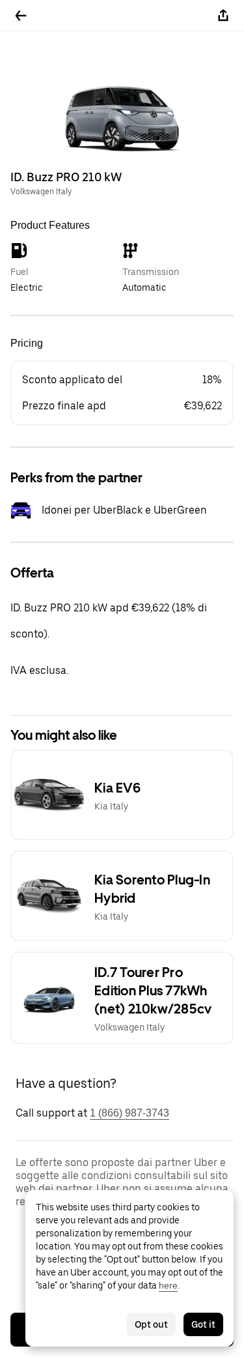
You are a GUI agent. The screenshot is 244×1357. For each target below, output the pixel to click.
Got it (203, 1324)
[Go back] (20, 15)
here (168, 1285)
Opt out (151, 1324)
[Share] (223, 15)
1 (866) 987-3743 (129, 1112)
